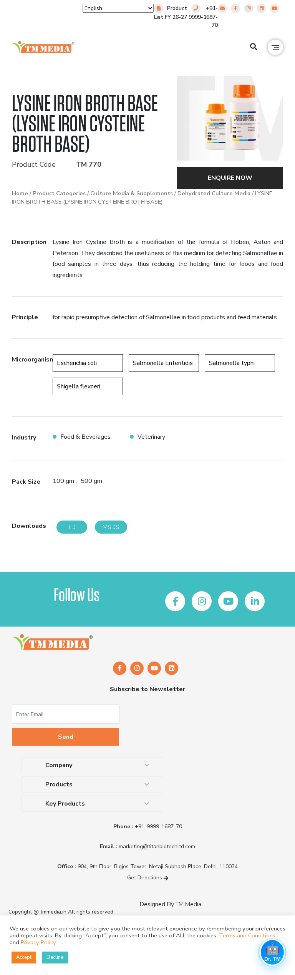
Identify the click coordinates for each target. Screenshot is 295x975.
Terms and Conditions (247, 935)
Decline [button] (54, 957)
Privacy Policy (38, 942)
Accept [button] (23, 957)
